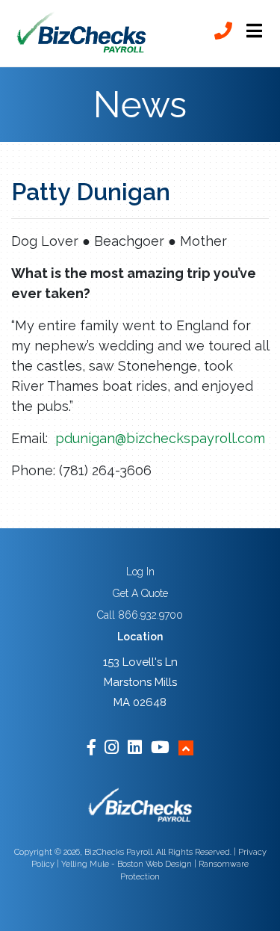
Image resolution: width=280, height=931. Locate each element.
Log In (140, 572)
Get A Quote (140, 593)
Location (140, 637)
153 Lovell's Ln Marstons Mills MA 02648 (140, 682)
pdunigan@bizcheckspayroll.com (160, 438)
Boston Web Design (154, 864)
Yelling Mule (85, 864)
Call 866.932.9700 (140, 615)
